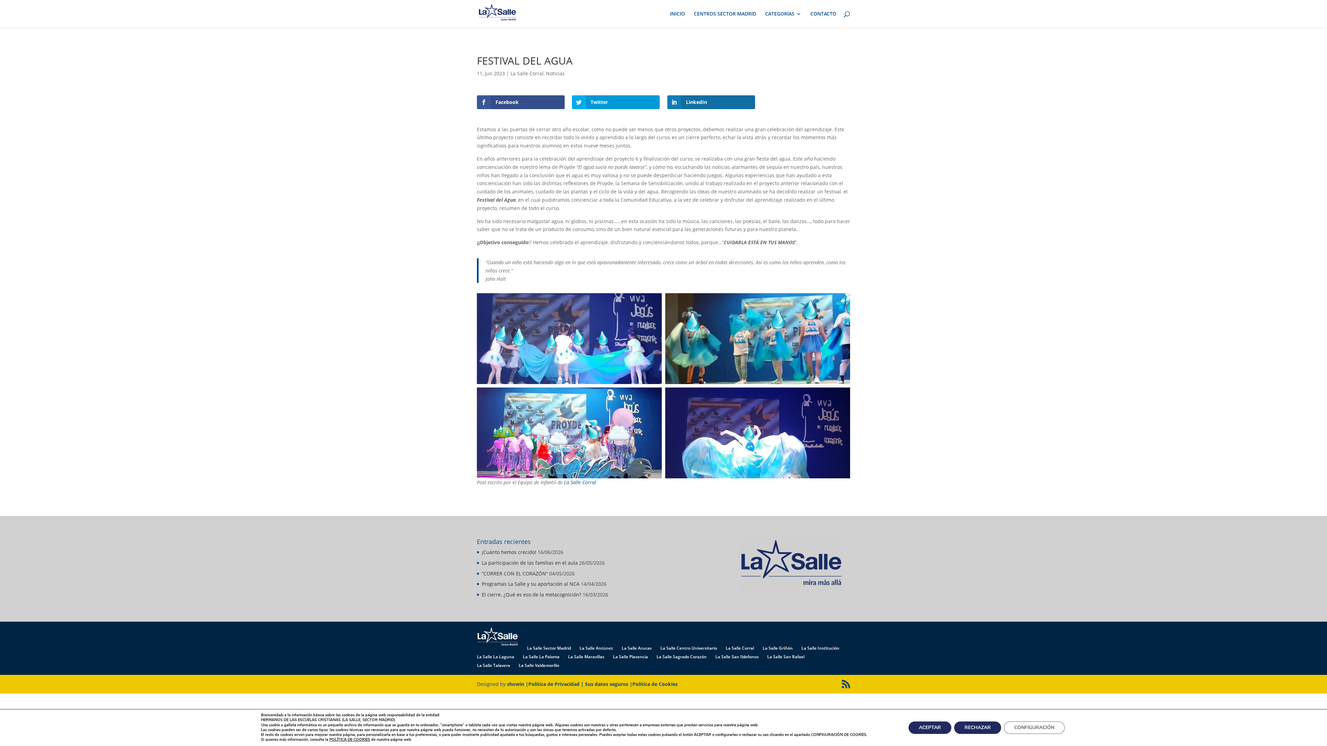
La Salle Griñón (778, 648)
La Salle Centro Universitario (688, 648)
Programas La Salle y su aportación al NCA (531, 584)
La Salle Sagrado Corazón (682, 657)
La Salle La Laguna (495, 657)
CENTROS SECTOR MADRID (725, 14)
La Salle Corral (527, 73)
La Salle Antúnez (596, 648)
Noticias (555, 73)
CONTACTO (823, 14)
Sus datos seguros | (608, 684)
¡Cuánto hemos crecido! (509, 552)
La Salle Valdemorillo (539, 665)
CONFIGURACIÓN (1034, 727)
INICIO (677, 14)
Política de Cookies (655, 684)
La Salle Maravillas (586, 657)
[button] (569, 338)
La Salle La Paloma (541, 657)
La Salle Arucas (637, 648)
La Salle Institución (820, 648)
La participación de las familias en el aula (530, 563)
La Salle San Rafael (785, 657)
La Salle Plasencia (630, 657)
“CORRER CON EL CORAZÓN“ (515, 573)
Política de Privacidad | (556, 684)
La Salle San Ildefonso (737, 657)
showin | (517, 684)
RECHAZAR (977, 727)
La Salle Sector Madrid (549, 648)
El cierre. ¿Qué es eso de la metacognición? (531, 594)
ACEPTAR (930, 727)
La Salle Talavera (493, 665)
